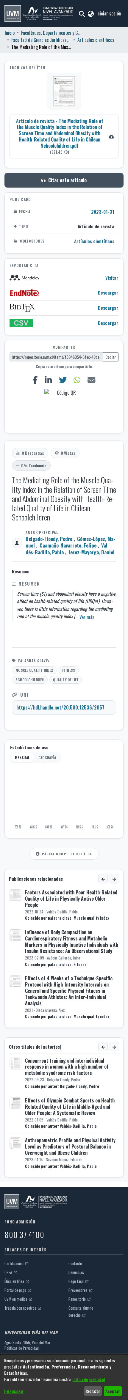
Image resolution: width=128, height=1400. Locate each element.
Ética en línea (14, 1281)
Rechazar (93, 1391)
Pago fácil (76, 1281)
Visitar (111, 278)
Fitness (68, 670)
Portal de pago (15, 1290)
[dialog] (64, 1377)
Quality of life (65, 679)
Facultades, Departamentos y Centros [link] (51, 32)
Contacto (75, 1263)
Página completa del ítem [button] (67, 853)
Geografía (47, 757)
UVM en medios (16, 1299)
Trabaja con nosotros (20, 1308)
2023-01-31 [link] (102, 211)
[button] (38, 13)
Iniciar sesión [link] (108, 13)
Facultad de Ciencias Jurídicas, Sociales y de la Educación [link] (41, 39)
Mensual (22, 757)
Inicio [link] (10, 32)
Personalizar (14, 1391)
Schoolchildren (29, 679)
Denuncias (76, 1272)
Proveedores (78, 1290)
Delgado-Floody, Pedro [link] (49, 538)
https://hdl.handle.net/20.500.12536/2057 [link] (60, 707)
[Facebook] (35, 380)
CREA (8, 1272)
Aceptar (112, 1391)
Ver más (86, 617)
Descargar (108, 293)
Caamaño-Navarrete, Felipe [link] (68, 545)
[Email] (91, 380)
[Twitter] (62, 380)
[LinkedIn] (48, 380)
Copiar (110, 357)
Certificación (14, 1263)
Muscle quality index (34, 670)
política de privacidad (88, 1379)
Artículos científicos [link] (95, 39)
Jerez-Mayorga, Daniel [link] (91, 552)
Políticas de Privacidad (21, 1348)
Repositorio (77, 1299)
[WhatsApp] (77, 380)
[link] (64, 136)
